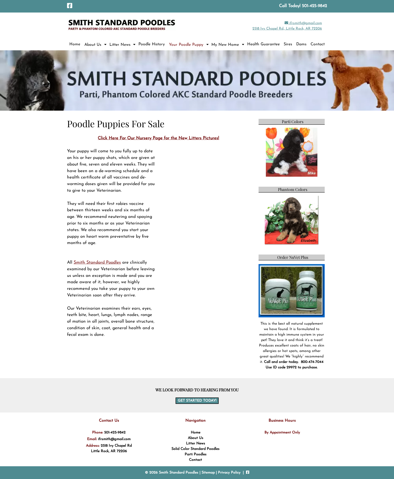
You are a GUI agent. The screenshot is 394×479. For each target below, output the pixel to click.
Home (74, 44)
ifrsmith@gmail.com (305, 23)
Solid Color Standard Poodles (195, 449)
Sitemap (208, 472)
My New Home (225, 45)
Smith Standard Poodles (97, 262)
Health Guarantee (263, 44)
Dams (301, 44)
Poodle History (151, 44)
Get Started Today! (197, 401)
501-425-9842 (115, 432)
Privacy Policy (229, 472)
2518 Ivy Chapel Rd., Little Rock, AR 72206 (287, 29)
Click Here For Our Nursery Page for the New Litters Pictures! (158, 138)
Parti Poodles (196, 454)
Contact (318, 44)
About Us (92, 45)
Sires (288, 44)
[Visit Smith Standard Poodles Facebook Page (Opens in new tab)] (69, 6)
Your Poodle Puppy (186, 45)
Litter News (119, 45)
